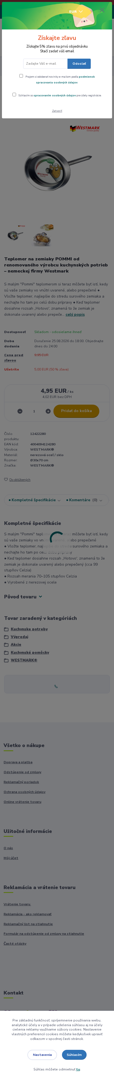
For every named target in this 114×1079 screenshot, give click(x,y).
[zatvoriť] (102, 10)
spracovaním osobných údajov (54, 95)
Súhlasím (74, 1055)
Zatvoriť (57, 111)
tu (78, 1069)
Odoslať (79, 63)
